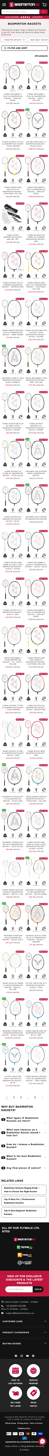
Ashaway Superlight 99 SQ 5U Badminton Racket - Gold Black (12, 844)
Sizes (20, 269)
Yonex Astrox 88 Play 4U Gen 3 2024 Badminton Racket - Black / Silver (13, 427)
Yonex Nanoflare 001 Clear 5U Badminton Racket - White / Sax (12, 892)
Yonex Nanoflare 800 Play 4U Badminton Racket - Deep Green (13, 333)
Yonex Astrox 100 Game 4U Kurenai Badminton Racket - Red (36, 238)
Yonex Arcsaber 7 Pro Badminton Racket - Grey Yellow (36, 380)
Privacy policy (22, 1423)
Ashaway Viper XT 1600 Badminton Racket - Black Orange (13, 380)
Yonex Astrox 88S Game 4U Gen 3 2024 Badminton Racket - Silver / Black (36, 845)
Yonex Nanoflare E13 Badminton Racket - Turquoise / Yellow (36, 799)
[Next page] (42, 1097)
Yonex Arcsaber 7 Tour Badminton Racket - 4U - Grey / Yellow (13, 661)
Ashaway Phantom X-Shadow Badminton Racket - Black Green (13, 1033)
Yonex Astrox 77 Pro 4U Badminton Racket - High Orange (13, 708)
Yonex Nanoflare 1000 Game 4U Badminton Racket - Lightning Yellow (36, 661)
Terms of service (36, 1423)
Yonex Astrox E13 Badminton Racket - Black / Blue (13, 519)
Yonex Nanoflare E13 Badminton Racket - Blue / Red (36, 1033)
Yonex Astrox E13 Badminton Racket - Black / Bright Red (36, 708)
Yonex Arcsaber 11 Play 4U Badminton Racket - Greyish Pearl (12, 97)
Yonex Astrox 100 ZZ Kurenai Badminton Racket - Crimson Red (13, 285)
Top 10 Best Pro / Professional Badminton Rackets (19, 1201)
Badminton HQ (24, 1417)
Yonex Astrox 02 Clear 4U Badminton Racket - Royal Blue (13, 474)
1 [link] (6, 1097)
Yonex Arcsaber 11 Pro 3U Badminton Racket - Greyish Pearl (36, 613)
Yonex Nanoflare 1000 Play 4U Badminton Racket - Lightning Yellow (13, 191)
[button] (4, 5)
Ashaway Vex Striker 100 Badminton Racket (36, 518)
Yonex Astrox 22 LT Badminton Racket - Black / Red (13, 612)
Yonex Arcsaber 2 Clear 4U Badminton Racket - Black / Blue (36, 565)
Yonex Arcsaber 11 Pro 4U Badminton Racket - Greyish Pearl (36, 191)
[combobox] (24, 11)
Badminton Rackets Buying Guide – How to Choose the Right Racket (22, 1190)
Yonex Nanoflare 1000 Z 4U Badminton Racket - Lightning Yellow (36, 286)
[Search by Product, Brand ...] (43, 11)
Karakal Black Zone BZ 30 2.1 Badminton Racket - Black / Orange (36, 939)
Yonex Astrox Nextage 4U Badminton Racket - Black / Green (36, 427)
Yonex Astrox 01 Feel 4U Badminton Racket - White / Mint (13, 753)
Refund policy (10, 1423)
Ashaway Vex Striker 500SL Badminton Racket (36, 474)
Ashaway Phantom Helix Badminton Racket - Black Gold (12, 938)
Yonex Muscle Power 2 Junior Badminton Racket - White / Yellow (12, 986)
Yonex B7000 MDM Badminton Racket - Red (36, 753)
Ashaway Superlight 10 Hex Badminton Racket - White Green (36, 892)
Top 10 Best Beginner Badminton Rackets (20, 1212)
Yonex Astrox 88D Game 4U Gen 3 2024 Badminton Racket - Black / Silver (13, 566)
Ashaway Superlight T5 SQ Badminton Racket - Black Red (12, 799)
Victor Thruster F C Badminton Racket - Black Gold (36, 144)
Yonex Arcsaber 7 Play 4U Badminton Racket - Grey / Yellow (36, 97)
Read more (6, 34)
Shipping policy (24, 1428)
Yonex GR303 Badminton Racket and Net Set (13, 237)
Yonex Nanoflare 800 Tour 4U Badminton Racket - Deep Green (36, 1079)
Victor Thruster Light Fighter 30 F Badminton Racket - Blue (13, 1080)
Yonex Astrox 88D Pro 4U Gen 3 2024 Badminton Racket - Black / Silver (36, 334)
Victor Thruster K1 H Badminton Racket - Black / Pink (36, 985)
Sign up (38, 1289)
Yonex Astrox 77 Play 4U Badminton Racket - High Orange (13, 144)
